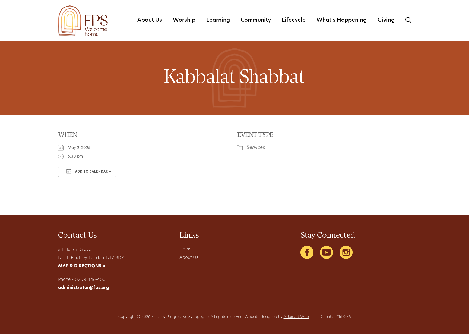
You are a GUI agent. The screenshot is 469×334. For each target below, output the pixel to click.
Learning (218, 20)
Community (256, 20)
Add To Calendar (91, 171)
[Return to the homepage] (83, 20)
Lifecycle (294, 20)
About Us (149, 20)
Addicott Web (296, 317)
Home (185, 249)
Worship (184, 20)
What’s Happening (341, 20)
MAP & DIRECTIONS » (82, 266)
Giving (386, 20)
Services (256, 147)
